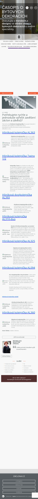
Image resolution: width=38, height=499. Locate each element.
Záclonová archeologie (15, 46)
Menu (19, 37)
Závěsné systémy (30, 41)
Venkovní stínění (6, 44)
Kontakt (19, 488)
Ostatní (4, 46)
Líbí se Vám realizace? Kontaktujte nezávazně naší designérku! (19, 378)
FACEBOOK (19, 492)
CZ (27, 8)
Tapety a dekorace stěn (19, 44)
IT (35, 8)
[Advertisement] (19, 70)
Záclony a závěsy (8, 41)
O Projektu (19, 481)
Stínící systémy (19, 41)
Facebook (34, 97)
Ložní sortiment (32, 44)
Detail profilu (6, 356)
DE (31, 8)
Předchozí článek (7, 93)
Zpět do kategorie (19, 337)
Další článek (32, 93)
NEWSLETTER (19, 485)
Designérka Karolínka (29, 46)
